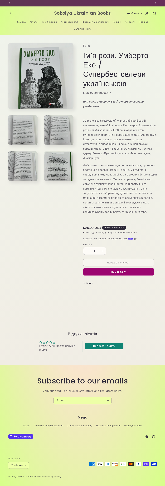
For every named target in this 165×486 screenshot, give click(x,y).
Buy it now (118, 271)
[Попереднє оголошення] (9, 3)
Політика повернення (108, 425)
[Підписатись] (107, 400)
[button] (11, 13)
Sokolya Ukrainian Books (29, 476)
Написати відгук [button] (104, 346)
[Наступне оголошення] (155, 3)
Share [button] (89, 283)
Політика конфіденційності (49, 425)
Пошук (27, 425)
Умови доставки (133, 425)
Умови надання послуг (80, 425)
